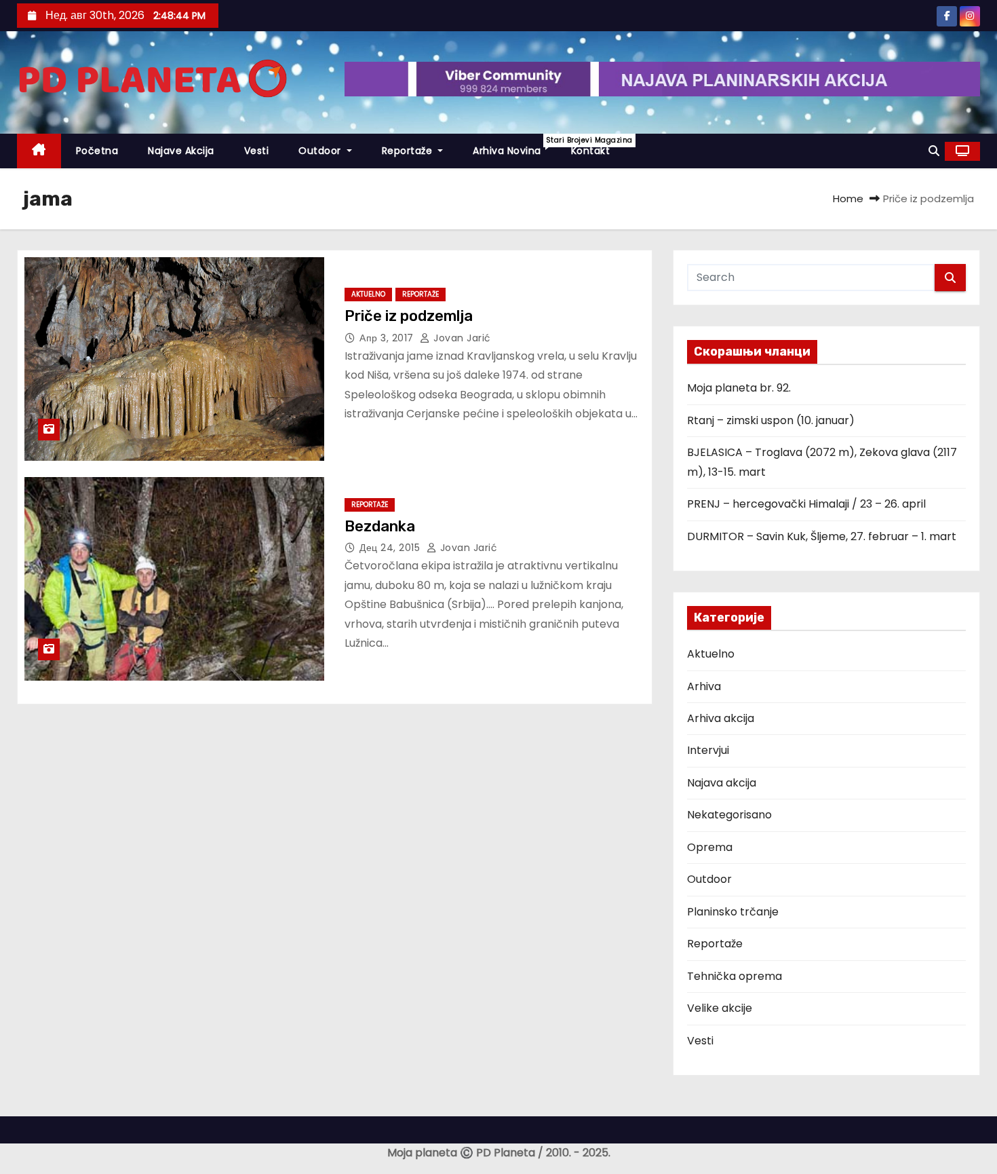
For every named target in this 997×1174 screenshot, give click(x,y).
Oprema (709, 847)
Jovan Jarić (461, 338)
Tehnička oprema (734, 976)
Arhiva (704, 686)
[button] (933, 151)
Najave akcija (181, 150)
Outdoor (321, 150)
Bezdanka (380, 526)
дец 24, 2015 (391, 547)
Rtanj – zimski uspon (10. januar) (771, 420)
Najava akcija (721, 783)
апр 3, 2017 (387, 338)
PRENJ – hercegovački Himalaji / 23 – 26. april (806, 504)
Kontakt (590, 150)
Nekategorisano (729, 814)
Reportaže (408, 150)
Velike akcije (719, 1008)
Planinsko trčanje (733, 912)
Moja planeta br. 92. (739, 388)
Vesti (256, 150)
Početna (97, 150)
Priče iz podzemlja (409, 316)
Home (848, 198)
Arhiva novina (514, 146)
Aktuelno (368, 294)
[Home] (39, 151)
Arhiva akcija (720, 718)
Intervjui (708, 750)
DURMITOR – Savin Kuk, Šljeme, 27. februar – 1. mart (821, 536)
